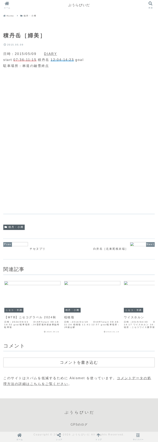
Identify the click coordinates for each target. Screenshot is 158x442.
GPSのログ (79, 424)
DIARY (50, 54)
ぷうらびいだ (79, 5)
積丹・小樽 (15, 227)
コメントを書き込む (79, 362)
